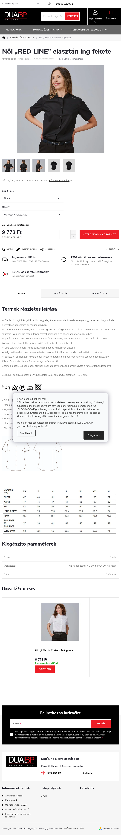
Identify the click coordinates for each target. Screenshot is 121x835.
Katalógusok (11, 800)
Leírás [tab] (21, 293)
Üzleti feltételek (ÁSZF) (16, 804)
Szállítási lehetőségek (18, 224)
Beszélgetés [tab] (60, 293)
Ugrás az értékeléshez (43, 59)
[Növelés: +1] (73, 232)
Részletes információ (59, 180)
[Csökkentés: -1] (73, 236)
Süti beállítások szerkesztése (71, 828)
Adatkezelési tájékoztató (17, 809)
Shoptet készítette (111, 828)
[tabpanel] (60, 637)
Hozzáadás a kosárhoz (99, 234)
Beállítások (26, 433)
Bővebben (45, 669)
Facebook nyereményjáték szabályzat (18, 815)
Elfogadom (93, 435)
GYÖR (44, 795)
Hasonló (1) (98, 293)
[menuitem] (15, 30)
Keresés (72, 16)
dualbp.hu (87, 773)
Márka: (112, 249)
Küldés (101, 723)
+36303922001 (53, 773)
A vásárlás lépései (10, 3)
